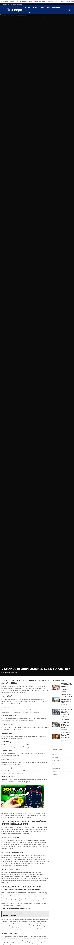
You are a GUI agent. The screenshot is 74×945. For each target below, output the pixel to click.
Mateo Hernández (5, 672)
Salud (53, 766)
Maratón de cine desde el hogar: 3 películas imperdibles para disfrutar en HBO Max (66, 699)
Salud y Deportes (56, 768)
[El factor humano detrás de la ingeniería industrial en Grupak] (56, 736)
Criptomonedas (6, 666)
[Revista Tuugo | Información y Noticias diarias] (14, 10)
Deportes (54, 754)
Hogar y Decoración (57, 760)
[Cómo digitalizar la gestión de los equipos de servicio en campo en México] (56, 687)
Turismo (54, 777)
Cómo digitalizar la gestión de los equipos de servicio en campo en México (66, 686)
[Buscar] (72, 9)
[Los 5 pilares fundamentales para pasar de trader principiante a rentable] (56, 724)
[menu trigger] (3, 9)
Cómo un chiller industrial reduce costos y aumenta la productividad (66, 711)
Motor (53, 763)
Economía (55, 757)
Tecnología (55, 774)
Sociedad (54, 771)
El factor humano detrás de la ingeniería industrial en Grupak (66, 736)
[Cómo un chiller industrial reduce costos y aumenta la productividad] (56, 712)
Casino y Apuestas (57, 749)
